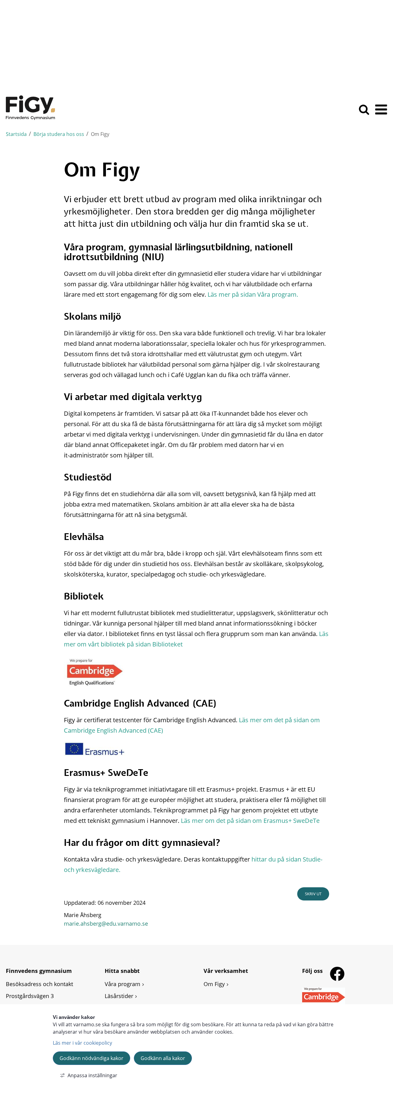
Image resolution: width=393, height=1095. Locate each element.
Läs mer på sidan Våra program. (253, 294)
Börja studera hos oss (58, 134)
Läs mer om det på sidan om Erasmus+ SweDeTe (250, 820)
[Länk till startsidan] (30, 107)
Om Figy (214, 984)
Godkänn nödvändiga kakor (91, 1058)
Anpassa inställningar (92, 1075)
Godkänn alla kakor (163, 1058)
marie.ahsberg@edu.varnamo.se (106, 923)
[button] (381, 113)
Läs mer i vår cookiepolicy (82, 1042)
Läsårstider (119, 996)
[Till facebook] (338, 974)
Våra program (122, 984)
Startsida (16, 134)
